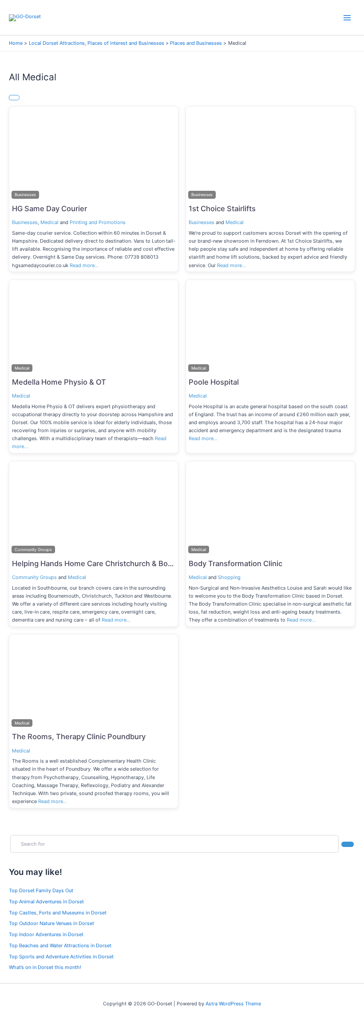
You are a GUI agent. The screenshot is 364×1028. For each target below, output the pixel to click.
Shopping (229, 577)
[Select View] (14, 97)
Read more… (84, 265)
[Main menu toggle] (347, 17)
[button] (22, 153)
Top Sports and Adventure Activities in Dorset (61, 956)
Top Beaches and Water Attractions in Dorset (60, 945)
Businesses (25, 222)
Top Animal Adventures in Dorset (46, 901)
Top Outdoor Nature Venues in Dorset (51, 923)
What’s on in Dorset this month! (45, 967)
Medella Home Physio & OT (59, 382)
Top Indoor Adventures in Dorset (46, 934)
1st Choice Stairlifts (222, 208)
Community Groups (34, 577)
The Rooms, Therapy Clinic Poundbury (79, 736)
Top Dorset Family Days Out (41, 890)
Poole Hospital (214, 382)
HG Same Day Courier (49, 208)
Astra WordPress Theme (233, 1003)
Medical (49, 222)
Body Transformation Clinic (235, 563)
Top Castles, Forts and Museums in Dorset (58, 913)
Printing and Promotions (98, 222)
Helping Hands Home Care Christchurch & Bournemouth (109, 563)
